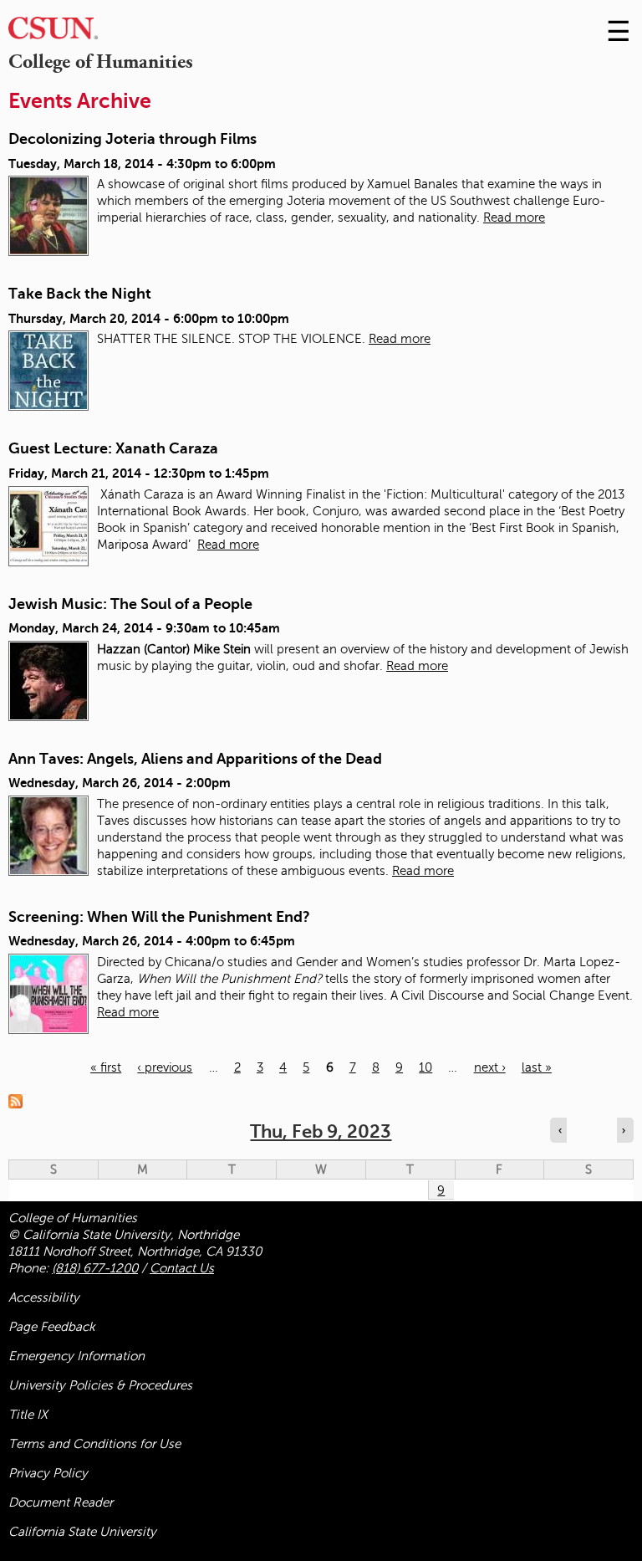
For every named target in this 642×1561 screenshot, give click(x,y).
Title (28, 1414)
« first (105, 1067)
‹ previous (164, 1067)
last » (537, 1067)
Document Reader (60, 1502)
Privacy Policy (48, 1473)
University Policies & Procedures (100, 1385)
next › (490, 1067)
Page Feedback (51, 1326)
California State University (82, 1531)
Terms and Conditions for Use (94, 1444)
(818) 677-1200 (95, 1268)
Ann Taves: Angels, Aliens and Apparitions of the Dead (195, 758)
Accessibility (43, 1297)
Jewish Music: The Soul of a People (130, 604)
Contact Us (182, 1268)
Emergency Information (76, 1356)
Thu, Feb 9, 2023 (320, 1131)
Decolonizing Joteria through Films (132, 139)
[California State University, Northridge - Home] (53, 32)
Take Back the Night (79, 293)
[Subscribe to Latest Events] (19, 1101)
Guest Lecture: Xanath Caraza (113, 448)
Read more (514, 217)
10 (425, 1067)
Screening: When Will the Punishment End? (159, 916)
